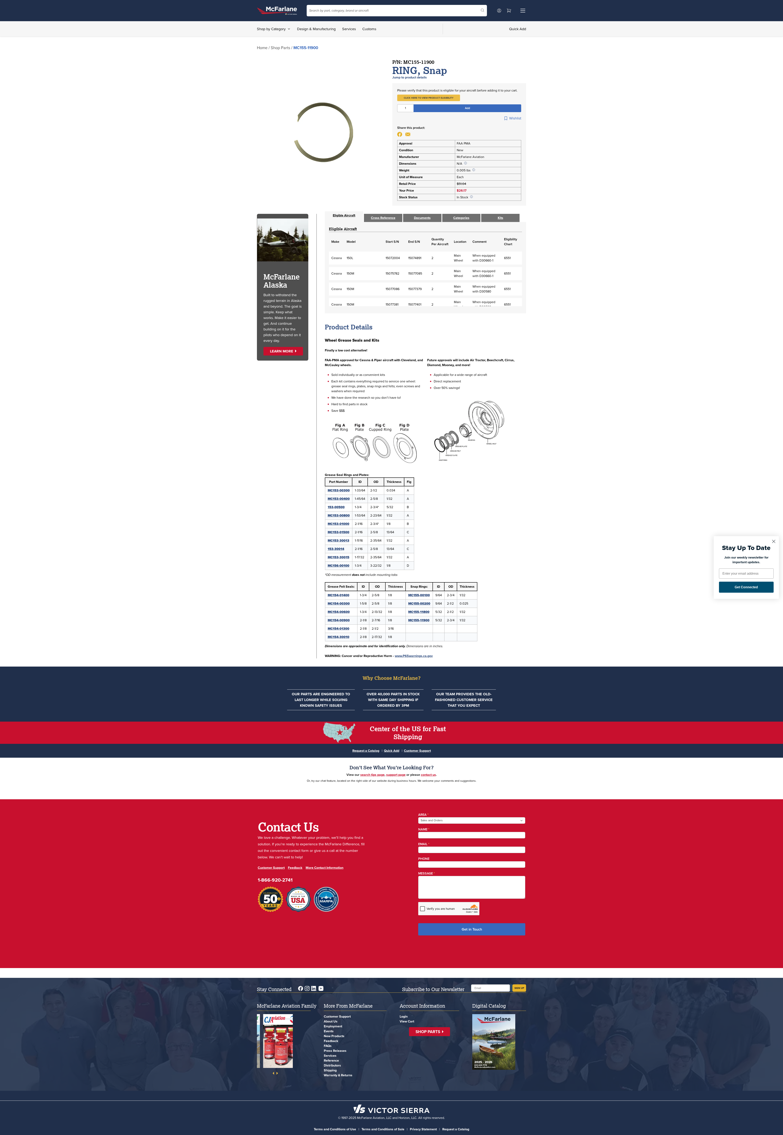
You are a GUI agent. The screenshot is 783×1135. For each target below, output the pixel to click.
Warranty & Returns (338, 1075)
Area (423, 814)
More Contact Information (324, 867)
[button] (428, 98)
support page (396, 774)
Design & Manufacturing (316, 29)
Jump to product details (409, 77)
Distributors (332, 1065)
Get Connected (746, 587)
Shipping (330, 1070)
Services (349, 29)
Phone (423, 858)
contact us (428, 774)
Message (426, 873)
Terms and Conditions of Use (335, 1129)
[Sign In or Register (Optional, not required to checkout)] (499, 10)
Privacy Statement (423, 1129)
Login (404, 1016)
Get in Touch (472, 929)
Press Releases (335, 1050)
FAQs (328, 1045)
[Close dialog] (773, 541)
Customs (369, 29)
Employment (333, 1026)
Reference (331, 1060)
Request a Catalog (365, 750)
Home (262, 48)
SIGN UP (519, 988)
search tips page (372, 774)
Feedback (295, 867)
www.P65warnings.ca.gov (414, 656)
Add (467, 108)
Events (329, 1031)
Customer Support (417, 750)
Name (423, 829)
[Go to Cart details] (509, 10)
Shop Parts (280, 48)
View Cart (407, 1021)
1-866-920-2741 (275, 880)
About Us (330, 1021)
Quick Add (517, 29)
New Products (334, 1036)
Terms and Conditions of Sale (383, 1129)
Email (423, 844)
